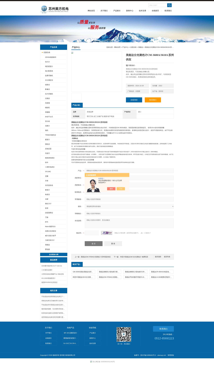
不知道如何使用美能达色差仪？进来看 (53, 296)
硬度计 (47, 190)
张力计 (47, 62)
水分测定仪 (49, 80)
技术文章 (142, 11)
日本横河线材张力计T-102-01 (51, 266)
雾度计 (47, 139)
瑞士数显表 (49, 71)
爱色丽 (47, 249)
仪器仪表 (46, 52)
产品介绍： (77, 105)
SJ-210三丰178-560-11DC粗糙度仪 (71, 343)
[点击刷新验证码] (106, 233)
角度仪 (47, 194)
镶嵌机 (47, 107)
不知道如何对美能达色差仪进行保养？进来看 (53, 305)
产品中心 (125, 47)
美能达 (47, 245)
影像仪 (47, 89)
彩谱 (46, 208)
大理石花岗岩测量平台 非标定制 (52, 274)
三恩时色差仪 (50, 167)
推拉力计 (48, 203)
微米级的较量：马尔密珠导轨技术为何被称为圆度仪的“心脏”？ (53, 309)
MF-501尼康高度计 (70, 333)
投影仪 (47, 85)
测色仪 (47, 144)
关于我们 (104, 11)
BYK (46, 222)
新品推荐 (53, 260)
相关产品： (77, 264)
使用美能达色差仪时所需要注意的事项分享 (53, 317)
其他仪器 (48, 149)
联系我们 (168, 11)
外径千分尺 (49, 117)
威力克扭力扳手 (50, 235)
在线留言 (155, 11)
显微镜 (47, 112)
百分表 (47, 121)
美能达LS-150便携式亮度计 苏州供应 (162, 277)
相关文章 (53, 290)
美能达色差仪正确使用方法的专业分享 (53, 301)
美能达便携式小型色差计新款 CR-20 (110, 272)
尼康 (46, 176)
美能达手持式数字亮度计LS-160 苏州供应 (136, 277)
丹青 (46, 181)
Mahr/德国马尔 (50, 226)
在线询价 (134, 100)
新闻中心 (129, 11)
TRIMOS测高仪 (50, 135)
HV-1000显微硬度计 (48, 278)
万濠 (46, 217)
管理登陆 (171, 355)
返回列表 (167, 257)
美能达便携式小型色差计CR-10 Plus (136, 272)
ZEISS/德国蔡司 (50, 57)
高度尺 (47, 153)
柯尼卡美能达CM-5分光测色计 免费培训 (134, 257)
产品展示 (116, 11)
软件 (46, 162)
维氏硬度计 (49, 66)
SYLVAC (48, 171)
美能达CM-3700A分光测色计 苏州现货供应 (96, 257)
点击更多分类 (53, 254)
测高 (46, 130)
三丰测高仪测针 (46, 270)
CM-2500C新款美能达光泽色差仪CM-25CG (84, 272)
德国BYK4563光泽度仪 (49, 282)
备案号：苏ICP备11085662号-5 (145, 355)
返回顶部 (158, 257)
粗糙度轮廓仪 (50, 158)
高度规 (47, 103)
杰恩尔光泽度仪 (50, 231)
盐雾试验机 (49, 75)
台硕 (46, 199)
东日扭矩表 (49, 185)
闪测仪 (47, 98)
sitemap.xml (161, 355)
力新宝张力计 (50, 240)
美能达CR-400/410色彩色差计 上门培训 (162, 272)
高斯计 (47, 126)
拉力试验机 (49, 94)
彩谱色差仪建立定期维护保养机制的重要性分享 (53, 313)
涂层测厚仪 (49, 213)
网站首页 (91, 11)
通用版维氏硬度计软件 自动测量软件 (71, 338)
